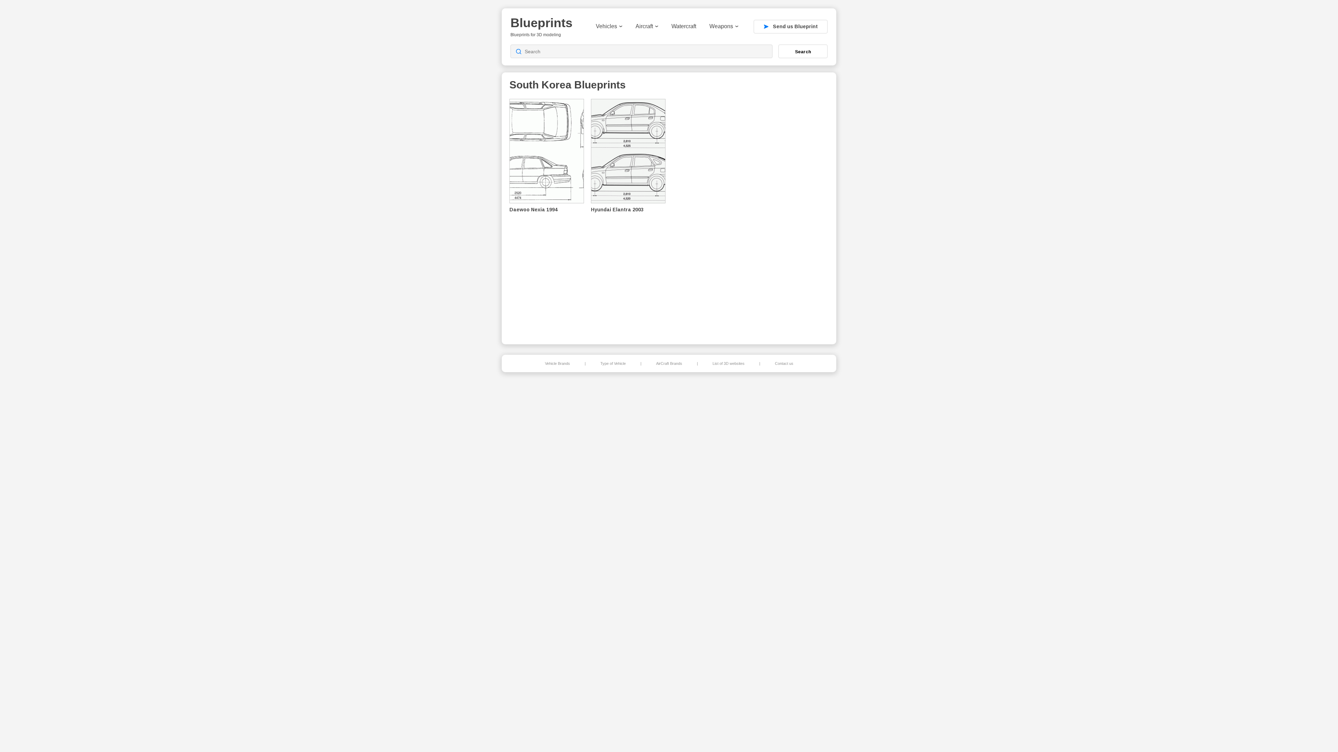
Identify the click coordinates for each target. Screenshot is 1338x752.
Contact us (784, 363)
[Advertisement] (792, 216)
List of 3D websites (729, 363)
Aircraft (644, 26)
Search (803, 51)
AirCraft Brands (669, 363)
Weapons (721, 26)
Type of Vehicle (613, 363)
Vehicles (606, 26)
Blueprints (541, 23)
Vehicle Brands (557, 363)
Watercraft (683, 26)
